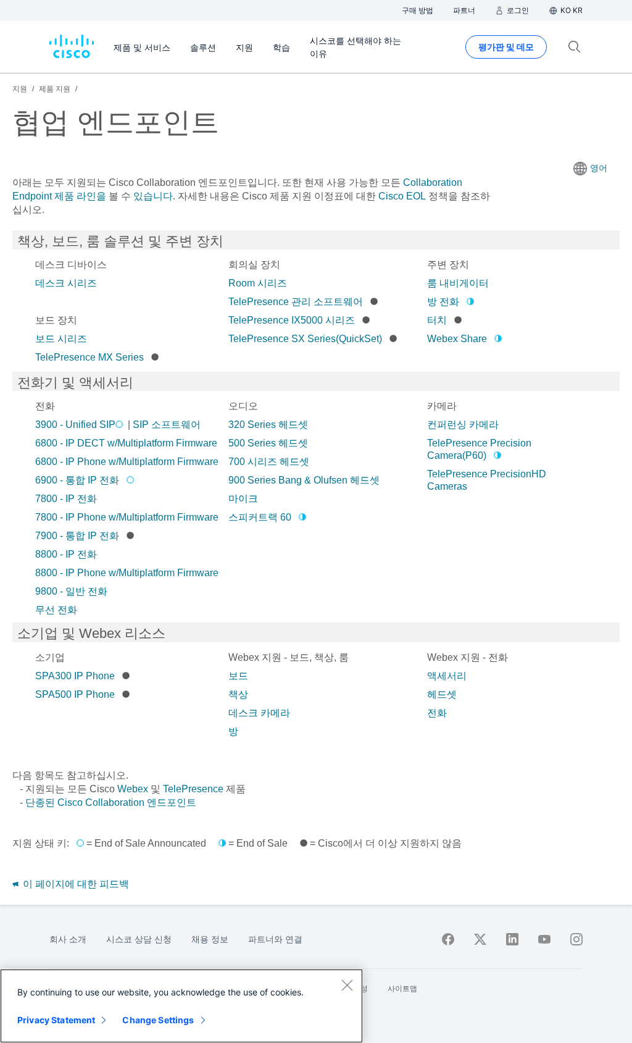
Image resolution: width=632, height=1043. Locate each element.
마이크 (243, 498)
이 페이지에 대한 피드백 (74, 884)
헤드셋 (442, 694)
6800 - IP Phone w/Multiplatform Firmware (126, 461)
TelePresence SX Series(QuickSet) (305, 338)
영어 (598, 168)
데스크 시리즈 (66, 283)
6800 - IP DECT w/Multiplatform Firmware (126, 443)
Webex (132, 789)
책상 (238, 694)
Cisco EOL (402, 196)
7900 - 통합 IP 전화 (77, 535)
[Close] (347, 985)
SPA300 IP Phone (75, 676)
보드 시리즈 (61, 338)
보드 (238, 676)
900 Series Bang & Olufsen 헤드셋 (304, 480)
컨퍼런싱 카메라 (463, 424)
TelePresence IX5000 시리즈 (291, 320)
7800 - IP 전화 (66, 498)
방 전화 (443, 301)
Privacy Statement (56, 1020)
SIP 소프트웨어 (167, 424)
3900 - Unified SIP (75, 424)
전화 (437, 713)
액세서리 (447, 676)
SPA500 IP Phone (75, 694)
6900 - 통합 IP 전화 (77, 480)
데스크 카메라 (259, 713)
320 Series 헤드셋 (268, 424)
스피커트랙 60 (259, 517)
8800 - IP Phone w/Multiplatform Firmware (126, 573)
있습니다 (152, 196)
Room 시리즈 (257, 283)
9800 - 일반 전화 (71, 591)
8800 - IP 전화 (66, 554)
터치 (437, 320)
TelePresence (193, 789)
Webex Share (457, 338)
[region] (181, 1006)
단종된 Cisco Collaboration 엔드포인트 (110, 802)
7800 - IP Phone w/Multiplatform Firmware (126, 517)
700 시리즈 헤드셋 (268, 461)
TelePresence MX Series (89, 357)
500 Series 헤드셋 (268, 443)
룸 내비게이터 (458, 283)
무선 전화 (56, 610)
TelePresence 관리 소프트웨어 (295, 301)
